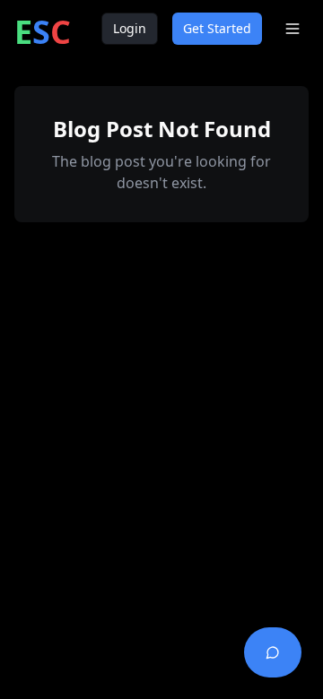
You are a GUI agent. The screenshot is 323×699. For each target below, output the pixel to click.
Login (129, 28)
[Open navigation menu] (292, 29)
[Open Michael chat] (272, 652)
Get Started (217, 28)
